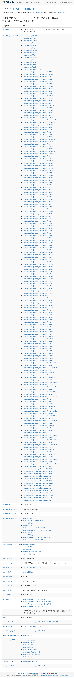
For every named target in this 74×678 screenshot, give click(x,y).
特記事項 (7, 590)
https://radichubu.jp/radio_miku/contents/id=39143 (38, 240)
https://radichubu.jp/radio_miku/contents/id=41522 (38, 341)
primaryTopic (9, 666)
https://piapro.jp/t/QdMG (30, 36)
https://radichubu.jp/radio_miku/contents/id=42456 (38, 384)
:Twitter (28, 549)
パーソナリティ (9, 563)
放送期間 (7, 585)
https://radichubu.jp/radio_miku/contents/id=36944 (38, 129)
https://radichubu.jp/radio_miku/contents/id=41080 (38, 322)
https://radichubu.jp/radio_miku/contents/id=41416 (38, 336)
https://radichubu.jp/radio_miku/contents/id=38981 (38, 231)
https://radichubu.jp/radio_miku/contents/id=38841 (38, 223)
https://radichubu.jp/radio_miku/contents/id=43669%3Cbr (40, 445)
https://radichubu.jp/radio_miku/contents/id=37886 (38, 178)
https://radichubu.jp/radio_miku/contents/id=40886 (38, 315)
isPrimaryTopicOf (9, 631)
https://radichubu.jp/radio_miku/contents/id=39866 (38, 269)
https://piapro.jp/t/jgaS (29, 65)
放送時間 (7, 581)
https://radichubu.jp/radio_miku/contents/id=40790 (38, 310)
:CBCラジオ (29, 535)
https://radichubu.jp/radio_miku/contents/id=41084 (38, 324)
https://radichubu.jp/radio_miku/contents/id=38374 (38, 197)
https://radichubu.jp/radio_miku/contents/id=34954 (38, 72)
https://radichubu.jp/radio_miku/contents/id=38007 (38, 182)
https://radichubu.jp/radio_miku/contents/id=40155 (38, 281)
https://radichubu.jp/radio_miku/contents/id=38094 (38, 185)
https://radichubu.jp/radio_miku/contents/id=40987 (38, 317)
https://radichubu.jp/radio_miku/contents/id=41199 (38, 327)
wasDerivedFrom (9, 622)
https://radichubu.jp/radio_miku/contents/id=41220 (38, 329)
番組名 (7, 595)
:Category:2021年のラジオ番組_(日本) (37, 537)
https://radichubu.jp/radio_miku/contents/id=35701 (38, 89)
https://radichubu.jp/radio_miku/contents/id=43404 (38, 433)
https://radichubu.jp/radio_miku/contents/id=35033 (38, 74)
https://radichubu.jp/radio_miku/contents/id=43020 (38, 413)
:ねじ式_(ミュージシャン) (33, 520)
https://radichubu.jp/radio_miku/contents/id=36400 (38, 103)
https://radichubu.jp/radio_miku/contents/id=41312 (38, 332)
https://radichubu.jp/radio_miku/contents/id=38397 (38, 199)
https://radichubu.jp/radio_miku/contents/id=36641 (38, 113)
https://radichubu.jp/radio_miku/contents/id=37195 (38, 144)
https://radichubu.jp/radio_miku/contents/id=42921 (38, 409)
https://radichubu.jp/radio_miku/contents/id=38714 (38, 214)
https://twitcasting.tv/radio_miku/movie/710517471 (38, 478)
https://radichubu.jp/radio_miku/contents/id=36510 (38, 108)
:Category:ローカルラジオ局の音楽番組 (37, 530)
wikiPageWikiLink (9, 518)
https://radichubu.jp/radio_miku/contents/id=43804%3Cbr (40, 449)
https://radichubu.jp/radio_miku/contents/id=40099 (38, 279)
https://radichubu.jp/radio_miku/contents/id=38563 (38, 206)
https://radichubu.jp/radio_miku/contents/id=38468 (38, 202)
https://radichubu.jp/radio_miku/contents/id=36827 (38, 125)
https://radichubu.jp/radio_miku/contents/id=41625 (38, 346)
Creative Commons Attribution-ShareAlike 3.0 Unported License (53, 675)
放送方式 (7, 576)
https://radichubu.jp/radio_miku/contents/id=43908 (38, 457)
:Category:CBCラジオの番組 (34, 540)
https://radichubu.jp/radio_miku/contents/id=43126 (38, 418)
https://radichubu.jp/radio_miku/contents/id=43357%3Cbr (40, 430)
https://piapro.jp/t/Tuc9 (29, 55)
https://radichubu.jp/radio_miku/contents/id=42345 (38, 380)
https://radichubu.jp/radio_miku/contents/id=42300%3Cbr (40, 377)
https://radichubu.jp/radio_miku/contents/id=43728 (38, 447)
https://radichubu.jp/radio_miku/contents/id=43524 (38, 437)
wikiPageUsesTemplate (12, 544)
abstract (6, 29)
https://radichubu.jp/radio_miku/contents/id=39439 (38, 252)
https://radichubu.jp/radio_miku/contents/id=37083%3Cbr (40, 139)
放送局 (7, 572)
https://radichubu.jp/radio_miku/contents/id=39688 (38, 262)
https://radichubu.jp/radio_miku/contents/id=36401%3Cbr (40, 105)
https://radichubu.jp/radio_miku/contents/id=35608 (38, 86)
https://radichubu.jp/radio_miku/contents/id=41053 (38, 320)
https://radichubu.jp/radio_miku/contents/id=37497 (38, 161)
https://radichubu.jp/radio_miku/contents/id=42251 (38, 375)
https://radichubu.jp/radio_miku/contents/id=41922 (38, 358)
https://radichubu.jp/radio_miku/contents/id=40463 (38, 293)
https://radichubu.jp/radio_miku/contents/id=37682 (38, 168)
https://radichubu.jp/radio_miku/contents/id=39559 (38, 257)
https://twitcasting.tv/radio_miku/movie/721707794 (38, 486)
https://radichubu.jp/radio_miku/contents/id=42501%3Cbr (40, 387)
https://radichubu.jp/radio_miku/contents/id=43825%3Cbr (40, 454)
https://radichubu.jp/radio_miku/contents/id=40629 (38, 300)
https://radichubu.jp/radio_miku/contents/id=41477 (38, 339)
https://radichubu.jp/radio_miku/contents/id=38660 (38, 211)
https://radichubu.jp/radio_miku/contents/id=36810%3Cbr (40, 122)
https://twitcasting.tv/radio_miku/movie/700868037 (38, 471)
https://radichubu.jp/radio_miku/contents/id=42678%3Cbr (40, 397)
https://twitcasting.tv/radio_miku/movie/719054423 (38, 483)
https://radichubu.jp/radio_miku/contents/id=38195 (38, 190)
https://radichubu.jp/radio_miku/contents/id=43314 (38, 428)
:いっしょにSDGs (30, 640)
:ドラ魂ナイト (29, 642)
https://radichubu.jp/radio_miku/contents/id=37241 (38, 146)
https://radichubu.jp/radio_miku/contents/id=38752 (38, 216)
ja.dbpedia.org (60, 12)
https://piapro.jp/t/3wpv (30, 40)
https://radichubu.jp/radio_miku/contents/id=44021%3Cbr (40, 464)
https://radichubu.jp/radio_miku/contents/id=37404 (38, 156)
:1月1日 (27, 518)
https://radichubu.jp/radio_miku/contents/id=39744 (38, 264)
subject (6, 599)
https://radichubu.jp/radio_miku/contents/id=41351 (38, 334)
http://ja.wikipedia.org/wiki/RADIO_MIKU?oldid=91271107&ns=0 (42, 622)
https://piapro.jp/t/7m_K (30, 43)
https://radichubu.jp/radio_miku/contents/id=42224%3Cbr (40, 372)
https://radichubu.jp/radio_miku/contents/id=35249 (38, 79)
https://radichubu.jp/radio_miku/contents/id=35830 (38, 91)
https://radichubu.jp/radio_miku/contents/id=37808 (38, 175)
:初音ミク (28, 523)
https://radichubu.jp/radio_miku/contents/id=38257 (38, 192)
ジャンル (7, 558)
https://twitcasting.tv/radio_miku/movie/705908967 (38, 473)
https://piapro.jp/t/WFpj (30, 57)
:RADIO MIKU (31, 661)
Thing (15, 12)
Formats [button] (35, 2)
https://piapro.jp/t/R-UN (30, 50)
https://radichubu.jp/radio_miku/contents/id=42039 (38, 365)
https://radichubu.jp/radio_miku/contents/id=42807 (38, 404)
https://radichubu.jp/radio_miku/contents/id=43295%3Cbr (40, 425)
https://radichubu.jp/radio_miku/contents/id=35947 (38, 93)
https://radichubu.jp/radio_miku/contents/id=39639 (38, 259)
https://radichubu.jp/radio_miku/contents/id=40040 (38, 276)
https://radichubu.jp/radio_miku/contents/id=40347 (38, 288)
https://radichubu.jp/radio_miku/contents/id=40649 (38, 303)
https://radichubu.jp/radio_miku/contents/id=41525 (38, 344)
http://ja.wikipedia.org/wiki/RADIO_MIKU (35, 631)
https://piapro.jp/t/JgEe (29, 48)
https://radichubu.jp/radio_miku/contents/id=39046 (38, 233)
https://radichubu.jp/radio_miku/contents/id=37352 (38, 154)
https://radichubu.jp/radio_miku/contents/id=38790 (38, 221)
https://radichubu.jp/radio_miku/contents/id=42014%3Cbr (40, 363)
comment (7, 611)
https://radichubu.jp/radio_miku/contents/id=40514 (38, 295)
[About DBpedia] (8, 2)
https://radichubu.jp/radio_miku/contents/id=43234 (38, 423)
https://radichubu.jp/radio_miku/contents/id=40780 (38, 307)
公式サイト (8, 567)
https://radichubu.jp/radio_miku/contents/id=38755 (38, 218)
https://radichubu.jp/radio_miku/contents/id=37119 (38, 142)
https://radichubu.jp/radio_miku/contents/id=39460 (38, 255)
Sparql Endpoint (67, 2)
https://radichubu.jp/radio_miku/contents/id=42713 (38, 399)
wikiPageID (7, 504)
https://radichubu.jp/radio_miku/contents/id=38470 (38, 204)
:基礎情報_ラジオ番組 (32, 551)
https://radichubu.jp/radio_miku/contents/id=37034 (38, 137)
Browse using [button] (22, 2)
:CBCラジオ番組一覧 (31, 654)
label (5, 617)
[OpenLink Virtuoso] (21, 673)
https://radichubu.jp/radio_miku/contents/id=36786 (38, 117)
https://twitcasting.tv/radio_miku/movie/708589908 (38, 476)
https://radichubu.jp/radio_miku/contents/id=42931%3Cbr (40, 411)
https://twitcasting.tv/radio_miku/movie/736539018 (38, 498)
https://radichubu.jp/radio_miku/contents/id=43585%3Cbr (40, 440)
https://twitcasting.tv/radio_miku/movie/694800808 (38, 469)
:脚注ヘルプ (29, 554)
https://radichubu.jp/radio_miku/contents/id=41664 (38, 348)
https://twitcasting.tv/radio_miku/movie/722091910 (38, 488)
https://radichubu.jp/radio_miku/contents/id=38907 (38, 226)
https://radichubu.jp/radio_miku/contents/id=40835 (38, 312)
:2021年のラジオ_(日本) (32, 652)
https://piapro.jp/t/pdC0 (30, 67)
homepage (7, 626)
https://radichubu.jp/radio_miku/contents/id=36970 (38, 132)
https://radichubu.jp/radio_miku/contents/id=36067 (38, 96)
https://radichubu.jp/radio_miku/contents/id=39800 (38, 267)
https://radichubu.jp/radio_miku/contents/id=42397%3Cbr (40, 382)
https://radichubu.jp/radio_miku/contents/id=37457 (38, 158)
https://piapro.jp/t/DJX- (29, 45)
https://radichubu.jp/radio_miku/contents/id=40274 (38, 286)
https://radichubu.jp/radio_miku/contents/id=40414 (38, 291)
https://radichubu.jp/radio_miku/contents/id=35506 (38, 84)
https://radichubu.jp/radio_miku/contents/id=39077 (38, 235)
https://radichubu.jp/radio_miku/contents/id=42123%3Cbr (40, 368)
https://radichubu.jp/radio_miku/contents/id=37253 (38, 149)
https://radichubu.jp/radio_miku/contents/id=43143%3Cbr (40, 421)
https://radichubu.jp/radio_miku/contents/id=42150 (38, 370)
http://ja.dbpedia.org (37, 12)
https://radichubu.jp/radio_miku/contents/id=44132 (38, 466)
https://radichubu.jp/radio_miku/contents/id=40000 (38, 274)
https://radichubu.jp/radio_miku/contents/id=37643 (38, 166)
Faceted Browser (52, 2)
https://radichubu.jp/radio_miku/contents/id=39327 (38, 247)
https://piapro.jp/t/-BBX (29, 38)
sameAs (7, 661)
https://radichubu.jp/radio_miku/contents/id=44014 (38, 461)
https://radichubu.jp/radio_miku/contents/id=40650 (38, 305)
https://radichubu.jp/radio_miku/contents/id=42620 (38, 394)
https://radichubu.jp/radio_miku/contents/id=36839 (38, 127)
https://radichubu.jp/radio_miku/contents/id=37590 (38, 163)
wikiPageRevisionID (10, 514)
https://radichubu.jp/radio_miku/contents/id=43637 (38, 442)
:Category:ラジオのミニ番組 (34, 528)
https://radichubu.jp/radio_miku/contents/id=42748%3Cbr (40, 401)
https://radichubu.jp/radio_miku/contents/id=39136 (38, 238)
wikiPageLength (9, 509)
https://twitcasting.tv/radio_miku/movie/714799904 (38, 481)
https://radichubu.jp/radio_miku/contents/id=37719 (38, 170)
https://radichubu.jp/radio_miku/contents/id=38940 (38, 228)
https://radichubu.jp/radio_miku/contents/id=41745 (38, 351)
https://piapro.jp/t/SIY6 (29, 53)
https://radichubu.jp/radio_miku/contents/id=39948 (38, 271)
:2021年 (27, 532)
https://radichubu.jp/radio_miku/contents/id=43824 (38, 452)
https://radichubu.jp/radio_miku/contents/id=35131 (38, 77)
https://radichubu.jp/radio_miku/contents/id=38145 (38, 187)
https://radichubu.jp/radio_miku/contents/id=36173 (38, 98)
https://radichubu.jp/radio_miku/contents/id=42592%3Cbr (40, 392)
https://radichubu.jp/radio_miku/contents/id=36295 (38, 101)
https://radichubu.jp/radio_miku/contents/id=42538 (38, 389)
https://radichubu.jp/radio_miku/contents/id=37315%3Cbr (40, 151)
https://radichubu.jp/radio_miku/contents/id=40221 (38, 283)
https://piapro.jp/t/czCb (29, 62)
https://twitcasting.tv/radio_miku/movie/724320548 (38, 490)
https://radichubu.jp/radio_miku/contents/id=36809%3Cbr (40, 120)
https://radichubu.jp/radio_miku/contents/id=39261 (38, 245)
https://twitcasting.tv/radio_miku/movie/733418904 (38, 495)
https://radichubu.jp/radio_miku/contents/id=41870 (38, 356)
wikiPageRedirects (11, 635)
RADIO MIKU (23, 8)
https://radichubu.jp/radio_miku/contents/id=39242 (38, 243)
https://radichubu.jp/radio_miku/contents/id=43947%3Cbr (40, 459)
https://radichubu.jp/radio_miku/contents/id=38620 (38, 209)
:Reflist (27, 547)
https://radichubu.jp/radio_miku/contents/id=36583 (38, 110)
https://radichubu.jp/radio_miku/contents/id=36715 (38, 115)
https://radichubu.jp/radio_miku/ (32, 69)
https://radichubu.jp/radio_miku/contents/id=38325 (38, 194)
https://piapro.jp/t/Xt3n (29, 60)
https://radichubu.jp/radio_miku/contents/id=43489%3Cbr (40, 435)
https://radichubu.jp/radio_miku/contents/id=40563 (38, 298)
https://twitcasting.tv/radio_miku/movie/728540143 (38, 493)
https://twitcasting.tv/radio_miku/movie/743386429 (38, 500)
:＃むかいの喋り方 (31, 649)
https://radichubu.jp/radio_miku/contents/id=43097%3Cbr (40, 416)
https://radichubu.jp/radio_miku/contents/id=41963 (38, 360)
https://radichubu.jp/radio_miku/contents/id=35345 (38, 81)
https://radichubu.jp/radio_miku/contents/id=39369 (38, 250)
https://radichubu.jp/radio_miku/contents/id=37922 (38, 180)
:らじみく (28, 635)
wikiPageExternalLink (10, 36)
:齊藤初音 (28, 525)
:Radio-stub (29, 544)
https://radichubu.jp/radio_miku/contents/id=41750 (38, 353)
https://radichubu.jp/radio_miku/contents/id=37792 (38, 173)
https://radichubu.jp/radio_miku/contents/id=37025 (38, 134)
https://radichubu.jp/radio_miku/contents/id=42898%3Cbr (40, 406)
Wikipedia (23, 675)
